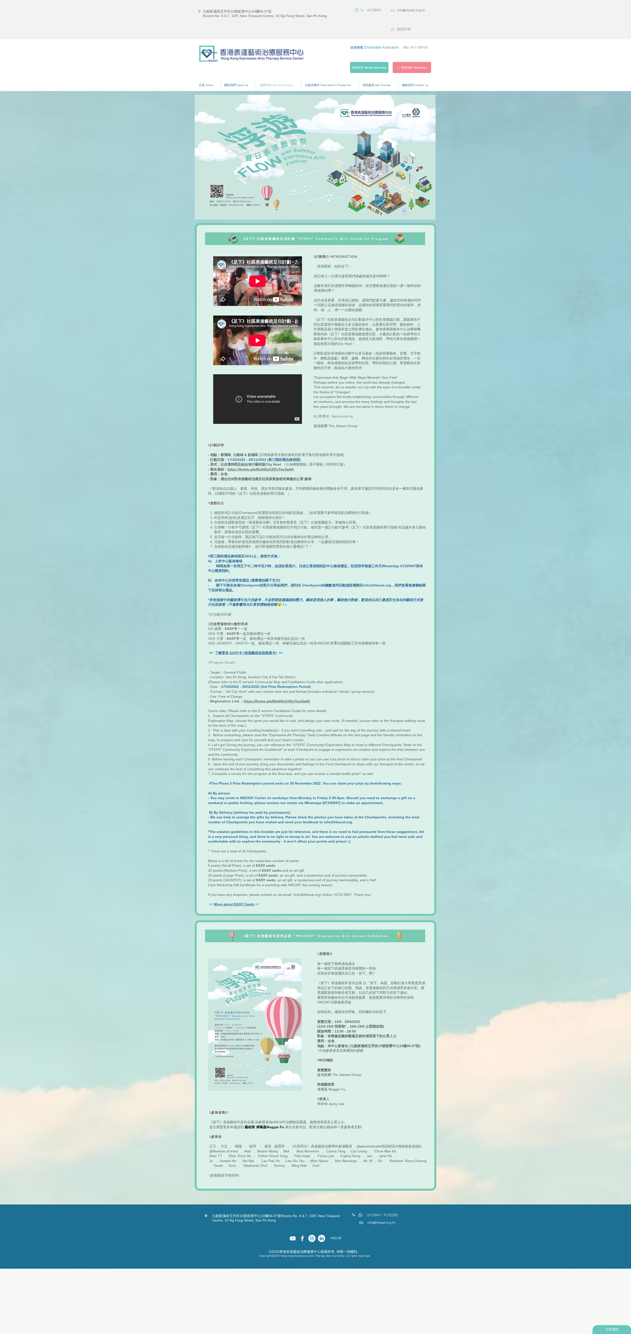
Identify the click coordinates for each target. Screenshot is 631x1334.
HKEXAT (336, 1238)
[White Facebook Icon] (302, 1238)
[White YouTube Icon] (292, 1238)
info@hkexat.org (377, 585)
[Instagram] (312, 1238)
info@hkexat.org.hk (411, 10)
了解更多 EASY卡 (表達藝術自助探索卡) (246, 653)
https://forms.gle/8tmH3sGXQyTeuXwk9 (261, 469)
